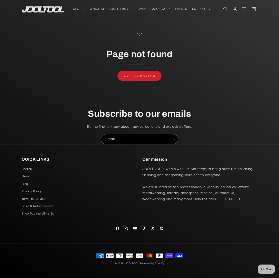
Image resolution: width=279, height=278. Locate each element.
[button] (78, 9)
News (26, 176)
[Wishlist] (244, 9)
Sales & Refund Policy (37, 206)
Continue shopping (139, 75)
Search (27, 169)
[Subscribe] (173, 139)
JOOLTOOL (132, 263)
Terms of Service (34, 198)
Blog (25, 184)
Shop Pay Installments (38, 213)
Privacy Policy (32, 191)
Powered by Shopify (152, 263)
